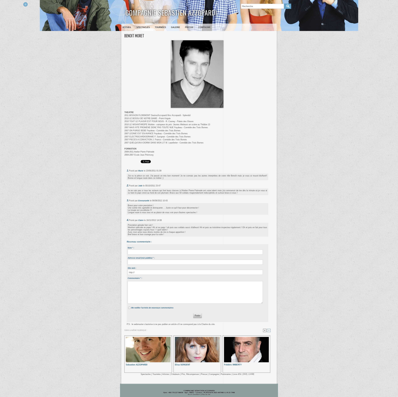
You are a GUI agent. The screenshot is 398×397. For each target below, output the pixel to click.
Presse (189, 27)
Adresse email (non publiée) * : (141, 258)
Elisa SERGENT (182, 365)
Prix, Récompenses (190, 374)
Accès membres (194, 394)
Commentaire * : (135, 278)
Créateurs (175, 374)
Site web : (132, 268)
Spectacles (143, 27)
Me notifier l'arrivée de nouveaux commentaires (152, 308)
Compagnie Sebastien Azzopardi (171, 12)
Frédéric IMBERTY (233, 365)
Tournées (160, 27)
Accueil (127, 27)
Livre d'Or (237, 374)
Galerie (175, 27)
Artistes (165, 374)
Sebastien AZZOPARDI (136, 365)
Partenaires (226, 374)
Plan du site (206, 394)
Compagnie (204, 27)
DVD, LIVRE (248, 374)
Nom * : (131, 248)
